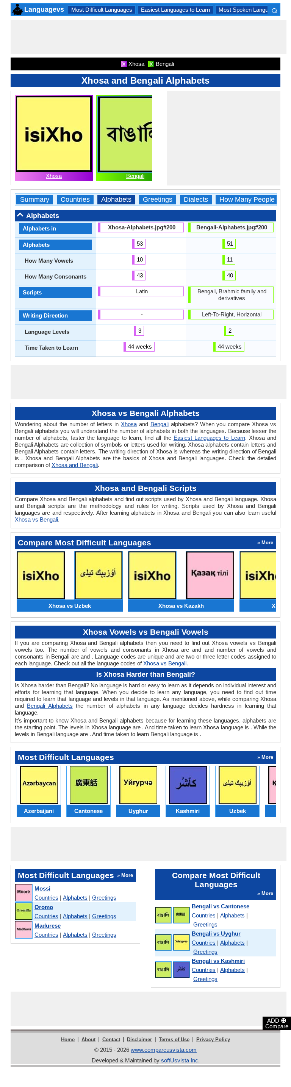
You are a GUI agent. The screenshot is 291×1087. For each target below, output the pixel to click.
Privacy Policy (213, 1039)
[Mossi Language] (23, 893)
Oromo (43, 907)
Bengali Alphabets (49, 705)
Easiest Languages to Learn (175, 9)
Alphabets (116, 199)
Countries (75, 199)
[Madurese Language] (23, 930)
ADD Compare (276, 1023)
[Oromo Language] (23, 911)
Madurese (47, 925)
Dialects (196, 199)
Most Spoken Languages (249, 9)
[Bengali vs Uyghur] (172, 943)
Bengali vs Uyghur (216, 933)
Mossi (42, 888)
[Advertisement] (148, 37)
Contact (111, 1039)
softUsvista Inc (179, 1060)
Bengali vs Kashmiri (218, 961)
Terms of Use (174, 1039)
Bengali (135, 176)
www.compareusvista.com (164, 1050)
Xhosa (54, 176)
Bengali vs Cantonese (220, 906)
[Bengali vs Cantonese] (172, 915)
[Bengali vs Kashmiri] (172, 970)
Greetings (157, 199)
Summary (34, 199)
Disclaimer (139, 1039)
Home (68, 1039)
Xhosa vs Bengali (36, 519)
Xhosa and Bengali (75, 465)
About (88, 1039)
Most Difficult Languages (101, 9)
